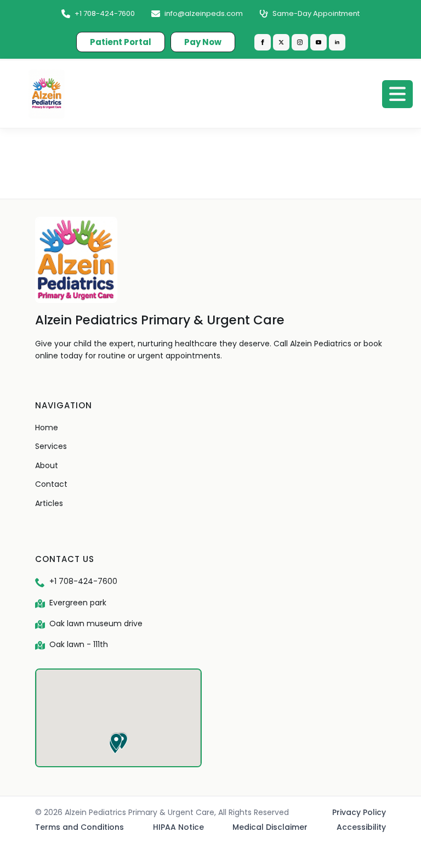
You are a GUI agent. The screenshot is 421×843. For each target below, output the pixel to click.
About (46, 465)
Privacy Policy (359, 812)
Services (51, 446)
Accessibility (361, 827)
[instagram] (300, 42)
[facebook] (262, 42)
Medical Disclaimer (270, 827)
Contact (51, 484)
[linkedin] (337, 42)
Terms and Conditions (79, 827)
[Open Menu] (397, 94)
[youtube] (318, 42)
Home (46, 427)
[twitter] (281, 42)
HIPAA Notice (178, 827)
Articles (49, 503)
